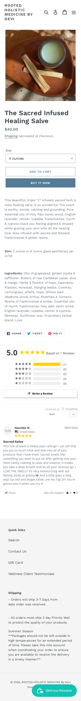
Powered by (61, 409)
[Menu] (73, 12)
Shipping (11, 136)
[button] (68, 493)
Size (8, 150)
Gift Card (15, 563)
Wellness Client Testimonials (31, 574)
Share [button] (12, 493)
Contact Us (17, 551)
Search (14, 540)
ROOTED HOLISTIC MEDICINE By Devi (19, 12)
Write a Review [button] (42, 393)
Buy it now (40, 183)
